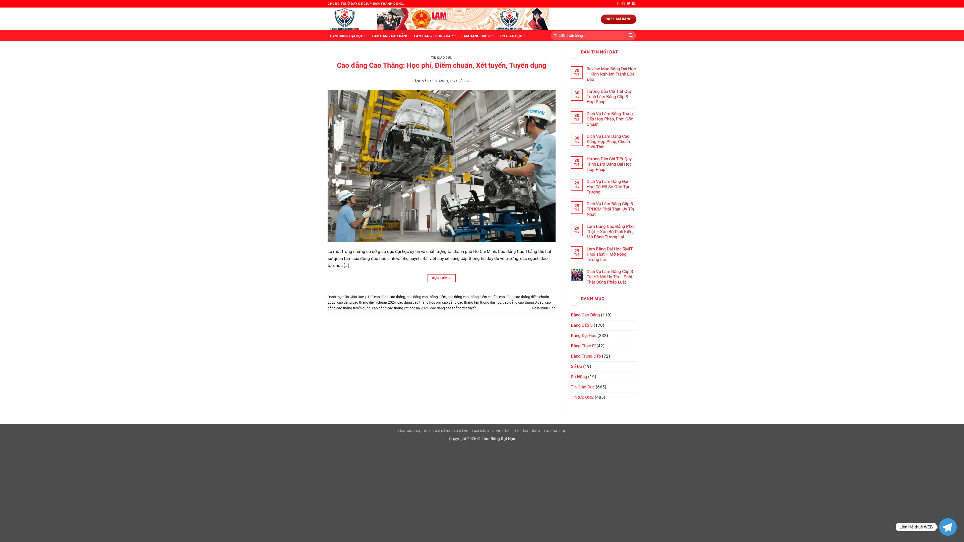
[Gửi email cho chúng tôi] (633, 4)
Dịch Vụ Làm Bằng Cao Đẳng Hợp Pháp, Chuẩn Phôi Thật (608, 141)
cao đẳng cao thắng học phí (419, 302)
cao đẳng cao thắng (389, 297)
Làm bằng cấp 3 (475, 36)
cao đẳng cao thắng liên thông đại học (471, 302)
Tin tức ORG (582, 397)
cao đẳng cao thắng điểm (426, 297)
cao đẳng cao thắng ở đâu (523, 302)
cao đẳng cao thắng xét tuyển (453, 308)
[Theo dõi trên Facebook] (618, 4)
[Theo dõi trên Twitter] (628, 4)
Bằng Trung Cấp (586, 356)
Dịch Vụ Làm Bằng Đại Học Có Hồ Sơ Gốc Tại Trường (608, 186)
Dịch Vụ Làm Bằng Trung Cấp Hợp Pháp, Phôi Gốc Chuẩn (610, 119)
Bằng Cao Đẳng (585, 314)
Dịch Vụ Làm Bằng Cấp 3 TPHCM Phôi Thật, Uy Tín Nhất (610, 209)
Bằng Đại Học (583, 335)
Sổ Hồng (579, 376)
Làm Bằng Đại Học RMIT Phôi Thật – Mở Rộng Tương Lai (610, 254)
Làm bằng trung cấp (433, 36)
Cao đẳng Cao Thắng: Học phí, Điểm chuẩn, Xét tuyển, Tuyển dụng (441, 65)
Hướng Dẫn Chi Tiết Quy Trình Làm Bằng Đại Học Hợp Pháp (609, 164)
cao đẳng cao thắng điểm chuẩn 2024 (366, 302)
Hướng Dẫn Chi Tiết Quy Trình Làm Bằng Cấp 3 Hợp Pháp (609, 96)
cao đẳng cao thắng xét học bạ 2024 (400, 308)
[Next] (544, 54)
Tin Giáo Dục (510, 36)
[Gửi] (630, 35)
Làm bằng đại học (346, 36)
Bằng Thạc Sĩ (583, 345)
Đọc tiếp (441, 278)
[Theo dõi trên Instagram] (623, 4)
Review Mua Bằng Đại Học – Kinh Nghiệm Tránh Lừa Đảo (611, 74)
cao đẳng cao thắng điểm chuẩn (473, 297)
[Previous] (338, 54)
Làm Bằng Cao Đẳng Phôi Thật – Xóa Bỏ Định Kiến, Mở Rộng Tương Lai (611, 231)
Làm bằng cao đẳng (390, 36)
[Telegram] (948, 527)
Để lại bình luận (544, 308)
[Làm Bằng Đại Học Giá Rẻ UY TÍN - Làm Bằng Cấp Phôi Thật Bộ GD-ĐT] (348, 19)
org (467, 81)
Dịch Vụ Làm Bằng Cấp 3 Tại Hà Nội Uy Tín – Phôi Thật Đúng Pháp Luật (610, 277)
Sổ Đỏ (576, 366)
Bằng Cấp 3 (582, 325)
